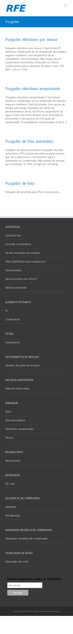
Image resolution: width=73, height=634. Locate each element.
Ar (6, 310)
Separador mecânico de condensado (26, 538)
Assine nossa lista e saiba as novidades (34, 578)
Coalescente (12, 319)
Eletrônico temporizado (19, 429)
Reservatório (13, 460)
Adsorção (10, 506)
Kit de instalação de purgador (22, 252)
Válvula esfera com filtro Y (21, 279)
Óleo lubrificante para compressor (25, 261)
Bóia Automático (15, 420)
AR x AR (10, 483)
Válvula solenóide (15, 287)
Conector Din (13, 235)
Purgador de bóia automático (29, 141)
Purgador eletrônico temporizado (32, 88)
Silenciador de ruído (17, 561)
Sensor (9, 437)
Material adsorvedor (17, 388)
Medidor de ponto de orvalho (22, 365)
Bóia (8, 411)
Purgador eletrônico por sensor (31, 39)
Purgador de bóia (19, 183)
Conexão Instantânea (18, 244)
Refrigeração (12, 515)
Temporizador (13, 270)
